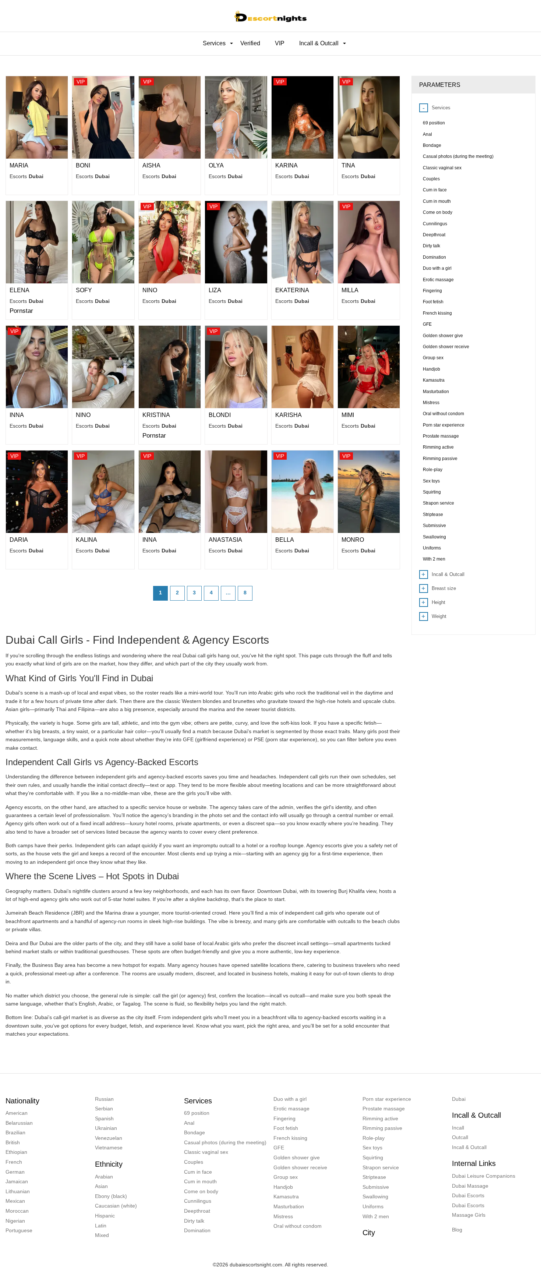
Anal (189, 1123)
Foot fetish (285, 1128)
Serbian (104, 1108)
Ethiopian (16, 1152)
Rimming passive (382, 1128)
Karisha (288, 415)
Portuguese (19, 1230)
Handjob (283, 1187)
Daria (19, 540)
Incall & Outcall (469, 1147)
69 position (196, 1113)
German (15, 1172)
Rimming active (380, 1118)
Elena (19, 290)
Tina (348, 165)
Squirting (373, 1157)
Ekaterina (292, 290)
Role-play (374, 1138)
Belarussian (19, 1123)
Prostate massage (384, 1108)
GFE (278, 1147)
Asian (101, 1186)
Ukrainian (106, 1128)
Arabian (104, 1177)
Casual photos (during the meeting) (225, 1142)
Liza (215, 290)
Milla (350, 290)
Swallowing (375, 1196)
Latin (100, 1226)
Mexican (15, 1201)
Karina (286, 165)
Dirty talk (194, 1221)
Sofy (84, 290)
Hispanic (105, 1216)
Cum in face (198, 1172)
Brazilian (15, 1132)
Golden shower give (296, 1157)
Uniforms (373, 1206)
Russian (104, 1099)
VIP (279, 43)
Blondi (220, 415)
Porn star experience (387, 1099)
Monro (353, 540)
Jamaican (17, 1181)
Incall (458, 1128)
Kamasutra (286, 1196)
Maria (19, 165)
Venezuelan (108, 1138)
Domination (197, 1230)
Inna (17, 415)
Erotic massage (291, 1108)
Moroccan (17, 1211)
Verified (250, 43)
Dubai (459, 1099)
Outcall (460, 1137)
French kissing (290, 1138)
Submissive (376, 1187)
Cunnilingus (197, 1201)
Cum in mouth (200, 1181)
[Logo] (270, 15)
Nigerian (15, 1221)
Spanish (104, 1118)
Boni (83, 165)
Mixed (102, 1235)
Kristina (156, 415)
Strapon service (381, 1167)
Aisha (151, 165)
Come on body (201, 1191)
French (14, 1162)
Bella (284, 540)
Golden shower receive (300, 1167)
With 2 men (376, 1216)
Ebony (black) (111, 1196)
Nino (149, 290)
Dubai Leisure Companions (483, 1176)
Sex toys (372, 1147)
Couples (193, 1162)
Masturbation (288, 1206)
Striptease (374, 1177)
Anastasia (225, 540)
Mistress (283, 1216)
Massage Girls (468, 1215)
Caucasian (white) (116, 1206)
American (17, 1113)
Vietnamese (109, 1147)
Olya (216, 165)
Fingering (284, 1118)
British (13, 1142)
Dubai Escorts (468, 1195)
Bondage (194, 1132)
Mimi (348, 415)
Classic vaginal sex (206, 1152)
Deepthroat (197, 1211)
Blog (457, 1230)
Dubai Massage (470, 1186)
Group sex (285, 1177)
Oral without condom (297, 1226)
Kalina (86, 540)
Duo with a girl (290, 1099)
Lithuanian (18, 1191)
